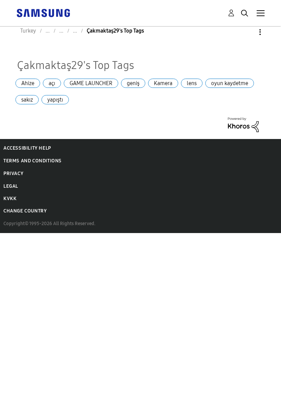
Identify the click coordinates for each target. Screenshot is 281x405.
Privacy (13, 173)
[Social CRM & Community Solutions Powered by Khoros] (243, 124)
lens (192, 83)
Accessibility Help (27, 148)
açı (52, 83)
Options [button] (248, 32)
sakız (27, 99)
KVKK (9, 198)
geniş (133, 83)
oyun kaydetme (229, 83)
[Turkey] (43, 12)
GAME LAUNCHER (91, 83)
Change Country (25, 211)
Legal (10, 186)
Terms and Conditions (32, 161)
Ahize (27, 83)
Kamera (163, 83)
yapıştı (55, 99)
